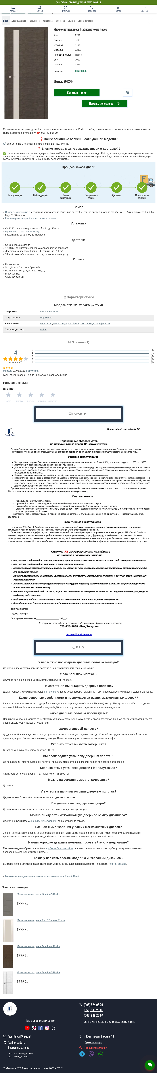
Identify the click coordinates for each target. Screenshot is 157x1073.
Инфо (5, 20)
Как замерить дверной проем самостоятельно (31, 218)
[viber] (93, 1054)
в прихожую (60, 323)
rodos (43, 329)
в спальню (46, 323)
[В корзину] (127, 93)
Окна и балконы (85, 20)
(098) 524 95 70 (93, 1004)
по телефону (51, 691)
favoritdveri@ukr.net (19, 1036)
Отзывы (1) (35, 20)
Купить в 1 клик (76, 92)
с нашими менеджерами (43, 821)
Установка (48, 20)
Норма (30, 401)
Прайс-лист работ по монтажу (22, 231)
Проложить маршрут (93, 1042)
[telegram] (83, 1054)
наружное (46, 317)
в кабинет (73, 323)
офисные (104, 323)
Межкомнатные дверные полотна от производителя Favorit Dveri (42, 876)
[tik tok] (34, 1029)
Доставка (60, 20)
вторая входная (89, 323)
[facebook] (40, 1029)
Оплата (71, 20)
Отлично (52, 401)
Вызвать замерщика (16, 212)
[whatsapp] (102, 1054)
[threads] (54, 1029)
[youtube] (27, 1029)
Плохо (19, 401)
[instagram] (47, 1029)
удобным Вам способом (59, 848)
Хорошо (42, 401)
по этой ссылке (117, 864)
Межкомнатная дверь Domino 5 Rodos (38, 972)
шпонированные (49, 311)
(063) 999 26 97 (93, 1015)
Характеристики (18, 20)
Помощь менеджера (101, 103)
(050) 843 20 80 (93, 1010)
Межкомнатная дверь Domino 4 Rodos (38, 946)
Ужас (8, 401)
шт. (77, 45)
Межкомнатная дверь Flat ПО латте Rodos (41, 920)
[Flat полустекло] (26, 73)
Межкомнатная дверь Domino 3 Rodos (38, 894)
